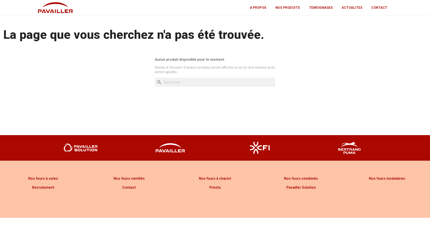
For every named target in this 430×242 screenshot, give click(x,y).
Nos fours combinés (301, 178)
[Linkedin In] (233, 208)
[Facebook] (196, 208)
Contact (129, 187)
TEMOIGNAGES (321, 7)
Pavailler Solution (301, 187)
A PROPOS (258, 7)
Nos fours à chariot (215, 178)
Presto (215, 187)
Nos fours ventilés (129, 178)
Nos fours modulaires (387, 178)
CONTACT (379, 7)
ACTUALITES (352, 7)
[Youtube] (221, 208)
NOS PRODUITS (287, 7)
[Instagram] (209, 208)
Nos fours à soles (43, 178)
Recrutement (43, 187)
